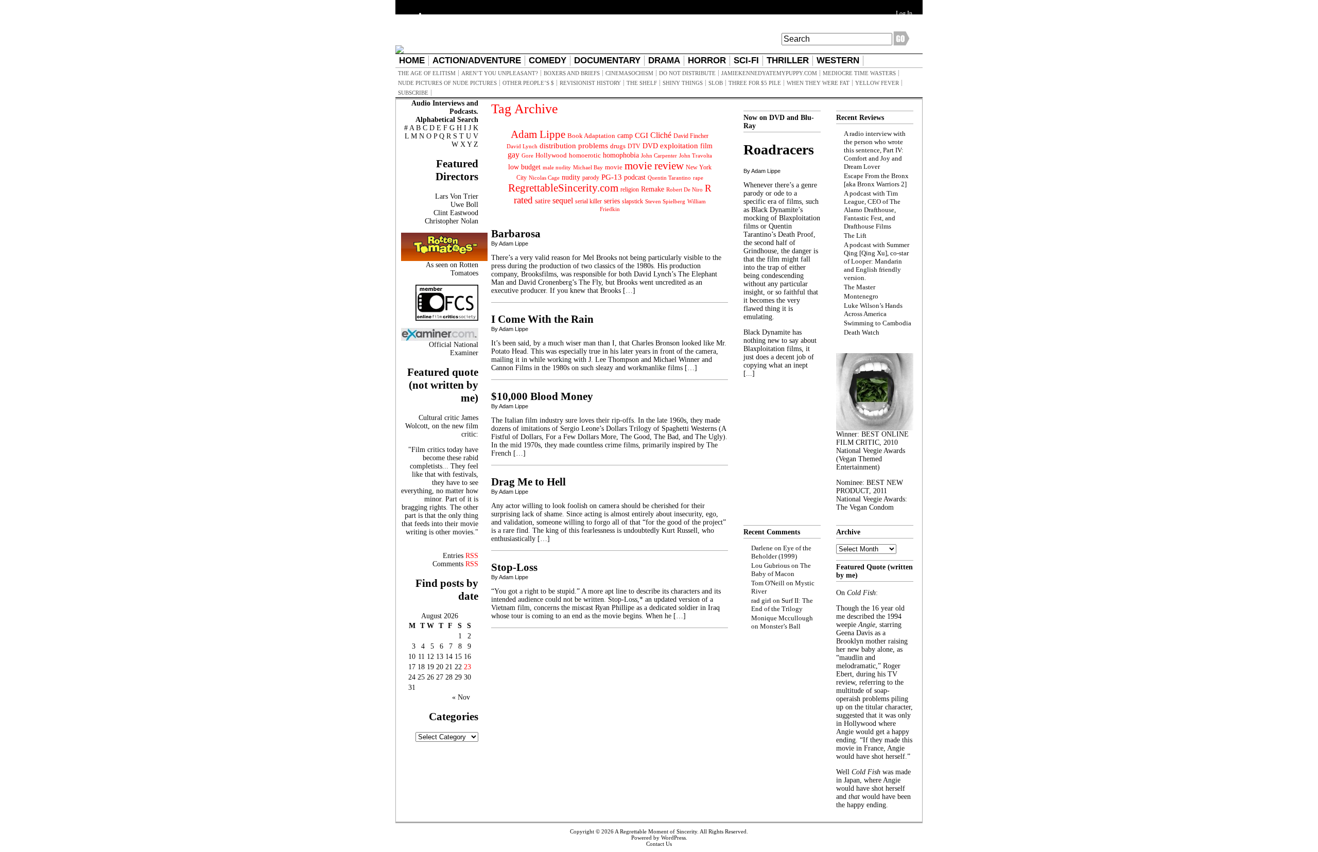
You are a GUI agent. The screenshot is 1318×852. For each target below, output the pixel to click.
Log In (904, 13)
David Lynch (522, 146)
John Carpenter (659, 155)
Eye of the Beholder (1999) (781, 552)
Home (412, 60)
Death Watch (861, 332)
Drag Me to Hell (528, 482)
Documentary (607, 60)
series (612, 201)
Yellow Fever (877, 83)
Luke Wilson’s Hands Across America (873, 310)
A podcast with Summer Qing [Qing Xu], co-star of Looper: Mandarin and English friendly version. (876, 261)
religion (629, 189)
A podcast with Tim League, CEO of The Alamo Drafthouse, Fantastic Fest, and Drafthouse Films (872, 209)
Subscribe (413, 93)
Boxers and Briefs (572, 73)
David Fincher (690, 136)
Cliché (660, 135)
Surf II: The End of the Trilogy (782, 605)
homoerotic (585, 155)
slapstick (632, 201)
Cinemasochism (629, 73)
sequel (562, 200)
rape (698, 178)
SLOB (715, 83)
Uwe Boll (464, 204)
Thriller (788, 60)
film (706, 146)
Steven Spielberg (665, 201)
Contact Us (659, 844)
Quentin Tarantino (669, 178)
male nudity (557, 167)
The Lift (855, 235)
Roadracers (778, 150)
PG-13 (611, 176)
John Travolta (695, 155)
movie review (654, 166)
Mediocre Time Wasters (859, 73)
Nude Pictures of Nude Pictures (447, 83)
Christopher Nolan (451, 221)
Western (838, 60)
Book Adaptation (591, 136)
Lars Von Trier (456, 196)
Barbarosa (516, 234)
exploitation (679, 146)
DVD (650, 146)
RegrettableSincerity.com (563, 188)
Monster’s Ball (780, 626)
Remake (652, 189)
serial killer (588, 201)
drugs (618, 146)
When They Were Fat (818, 83)
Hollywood (551, 155)
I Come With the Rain (542, 319)
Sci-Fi (746, 60)
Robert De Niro (684, 189)
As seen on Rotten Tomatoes (452, 269)
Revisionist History (590, 83)
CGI (641, 135)
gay (513, 154)
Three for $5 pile (755, 83)
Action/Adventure (476, 60)
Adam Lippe (538, 134)
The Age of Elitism (427, 73)
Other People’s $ (528, 83)
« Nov (461, 697)
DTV (634, 146)
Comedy (547, 60)
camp (625, 136)
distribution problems (574, 145)
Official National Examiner (453, 349)
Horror (707, 60)
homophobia (621, 155)
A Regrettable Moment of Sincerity (656, 831)
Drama (664, 60)
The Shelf (642, 83)
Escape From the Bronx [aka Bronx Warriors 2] (876, 180)
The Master (859, 287)
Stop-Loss (514, 567)
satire (542, 201)
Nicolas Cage (544, 178)
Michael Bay (588, 167)
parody (590, 177)
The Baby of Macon (781, 570)
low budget (524, 167)
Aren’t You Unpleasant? (499, 73)
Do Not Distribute (687, 73)
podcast (635, 177)
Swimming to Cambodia (877, 323)
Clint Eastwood (455, 213)
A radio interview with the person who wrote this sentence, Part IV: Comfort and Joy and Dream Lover (875, 150)
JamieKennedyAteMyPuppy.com (769, 73)
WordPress (673, 837)
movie (613, 167)
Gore (527, 155)
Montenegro (861, 296)
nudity (571, 177)
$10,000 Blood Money (542, 396)
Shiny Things (683, 83)
